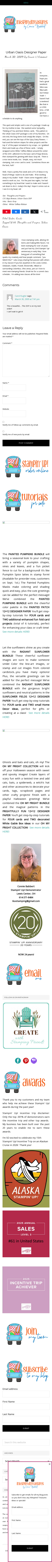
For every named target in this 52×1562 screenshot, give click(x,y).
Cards (19, 218)
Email (5, 396)
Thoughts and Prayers (28, 222)
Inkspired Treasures (26, 24)
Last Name (8, 1414)
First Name (9, 1401)
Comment (7, 343)
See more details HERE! (16, 631)
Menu (26, 3)
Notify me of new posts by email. (16, 434)
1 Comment (42, 56)
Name (6, 383)
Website (6, 409)
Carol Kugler (21, 296)
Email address (10, 1388)
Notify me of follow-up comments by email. (20, 425)
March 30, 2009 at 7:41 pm (27, 299)
